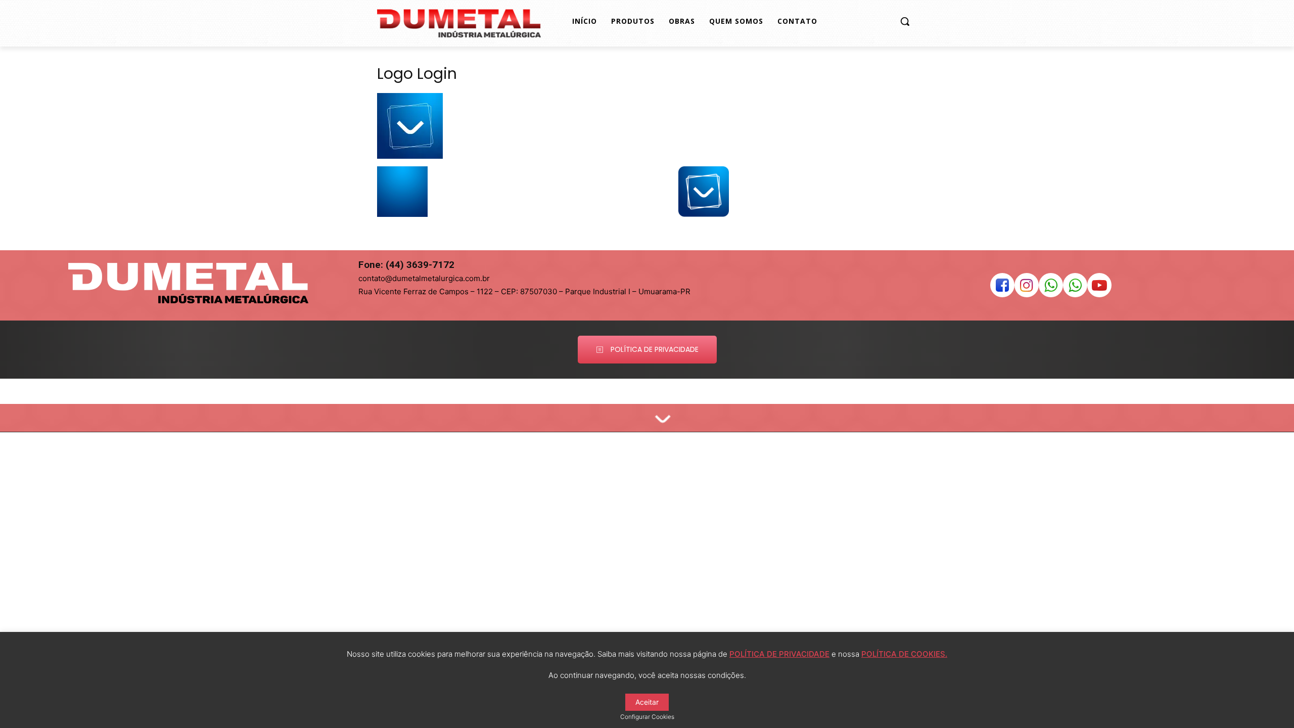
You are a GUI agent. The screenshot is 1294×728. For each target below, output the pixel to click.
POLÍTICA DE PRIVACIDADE (779, 654)
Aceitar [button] (647, 702)
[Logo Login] (410, 156)
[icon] (1002, 288)
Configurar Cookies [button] (647, 716)
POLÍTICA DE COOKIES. (904, 654)
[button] (905, 21)
